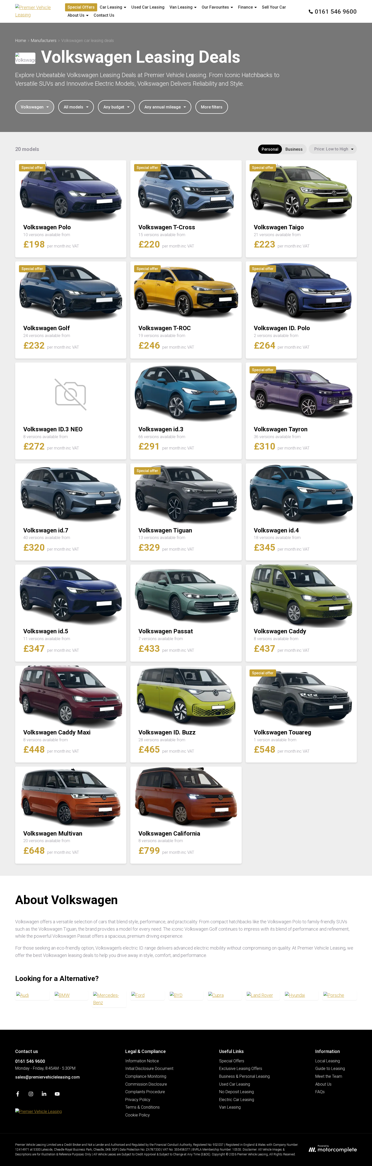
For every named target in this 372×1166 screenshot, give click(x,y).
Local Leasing (327, 1061)
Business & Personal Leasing (244, 1076)
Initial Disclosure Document (149, 1068)
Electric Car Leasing (236, 1099)
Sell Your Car (274, 7)
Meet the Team (328, 1076)
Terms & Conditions (142, 1107)
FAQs (320, 1091)
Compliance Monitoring (145, 1076)
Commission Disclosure (146, 1084)
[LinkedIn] (44, 1095)
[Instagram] (30, 1095)
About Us (323, 1084)
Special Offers (81, 7)
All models (73, 107)
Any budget (114, 107)
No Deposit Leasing (236, 1091)
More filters (211, 107)
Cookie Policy (137, 1115)
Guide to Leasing (330, 1068)
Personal (270, 149)
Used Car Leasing (147, 7)
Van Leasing (230, 1107)
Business (294, 149)
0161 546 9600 (30, 1061)
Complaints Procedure (145, 1091)
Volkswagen (32, 107)
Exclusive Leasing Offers (240, 1068)
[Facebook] (17, 1095)
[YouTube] (57, 1095)
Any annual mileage (162, 107)
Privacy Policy (137, 1099)
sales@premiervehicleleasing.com (47, 1077)
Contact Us (104, 15)
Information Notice (142, 1061)
